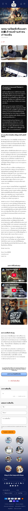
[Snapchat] (14, 483)
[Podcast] (17, 486)
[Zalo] (9, 483)
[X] (18, 483)
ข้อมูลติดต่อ (10, 508)
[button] (3, 3)
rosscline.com (11, 504)
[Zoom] (13, 486)
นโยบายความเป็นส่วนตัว (9, 506)
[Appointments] (19, 440)
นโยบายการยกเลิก (17, 508)
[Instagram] (4, 483)
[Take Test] (20, 451)
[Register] (8, 440)
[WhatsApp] (23, 483)
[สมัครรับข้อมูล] (23, 479)
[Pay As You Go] (8, 459)
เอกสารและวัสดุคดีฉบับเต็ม (14, 374)
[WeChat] (21, 483)
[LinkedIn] (11, 483)
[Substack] (15, 486)
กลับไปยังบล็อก (15, 381)
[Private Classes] (19, 469)
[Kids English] (19, 459)
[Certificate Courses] (9, 450)
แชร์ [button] (4, 41)
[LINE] (7, 483)
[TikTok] (16, 483)
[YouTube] (10, 486)
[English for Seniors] (8, 469)
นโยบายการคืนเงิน (19, 504)
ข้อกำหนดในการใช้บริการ (20, 506)
